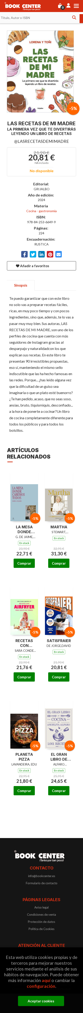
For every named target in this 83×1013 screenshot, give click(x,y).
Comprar (24, 563)
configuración (41, 986)
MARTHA (58, 527)
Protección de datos (41, 922)
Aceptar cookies (41, 1001)
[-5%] (24, 495)
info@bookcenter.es (41, 876)
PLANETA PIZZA (24, 757)
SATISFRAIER (59, 640)
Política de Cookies (41, 929)
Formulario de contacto (41, 883)
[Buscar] (74, 17)
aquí (46, 980)
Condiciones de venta (41, 914)
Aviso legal (41, 907)
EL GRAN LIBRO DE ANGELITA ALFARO (58, 757)
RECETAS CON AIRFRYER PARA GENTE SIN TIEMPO (24, 643)
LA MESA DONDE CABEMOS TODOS (24, 529)
